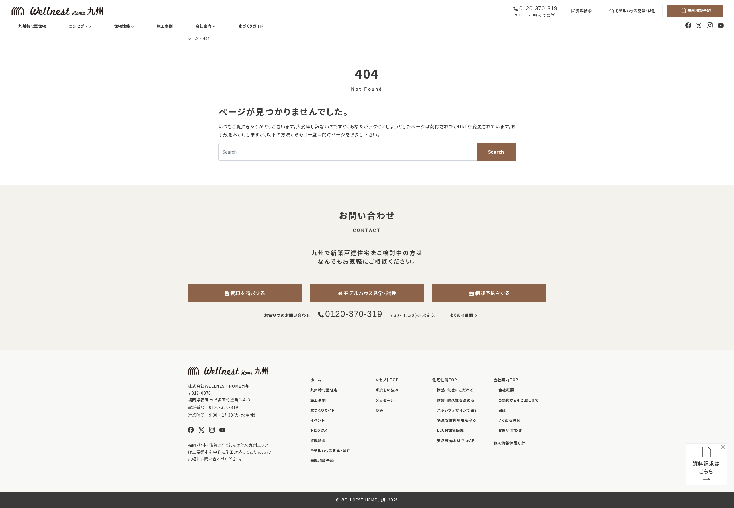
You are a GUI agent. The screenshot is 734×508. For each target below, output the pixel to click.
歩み (380, 410)
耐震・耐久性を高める (455, 400)
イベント (317, 420)
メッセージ (385, 400)
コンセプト (85, 26)
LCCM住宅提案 (450, 430)
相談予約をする (491, 293)
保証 (502, 410)
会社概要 (506, 390)
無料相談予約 (699, 10)
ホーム (315, 380)
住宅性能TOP (444, 380)
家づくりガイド (251, 26)
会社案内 (210, 26)
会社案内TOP (506, 380)
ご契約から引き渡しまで (518, 400)
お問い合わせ (510, 430)
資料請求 (584, 10)
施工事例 (165, 26)
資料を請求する (247, 293)
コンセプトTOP (385, 380)
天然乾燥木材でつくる (456, 440)
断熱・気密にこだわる (455, 390)
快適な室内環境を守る (456, 420)
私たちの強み (387, 390)
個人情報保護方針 (509, 443)
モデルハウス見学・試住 (635, 10)
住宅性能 (128, 26)
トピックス (319, 430)
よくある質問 (462, 315)
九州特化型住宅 (32, 26)
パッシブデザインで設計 (457, 410)
